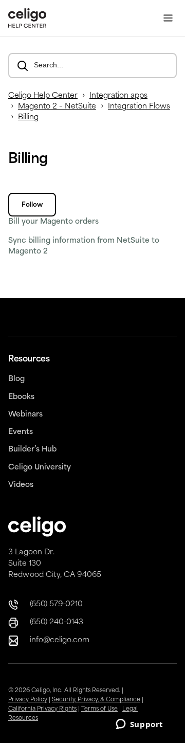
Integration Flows (139, 107)
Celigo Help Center (43, 96)
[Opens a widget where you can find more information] (139, 725)
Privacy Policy (27, 700)
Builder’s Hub (32, 450)
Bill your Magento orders (53, 222)
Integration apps (118, 96)
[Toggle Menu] (168, 18)
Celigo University (39, 468)
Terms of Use (99, 709)
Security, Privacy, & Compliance (96, 700)
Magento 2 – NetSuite (57, 107)
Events (20, 432)
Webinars (25, 415)
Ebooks (21, 397)
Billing (28, 117)
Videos (20, 485)
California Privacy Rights (42, 709)
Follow (32, 205)
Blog (16, 379)
